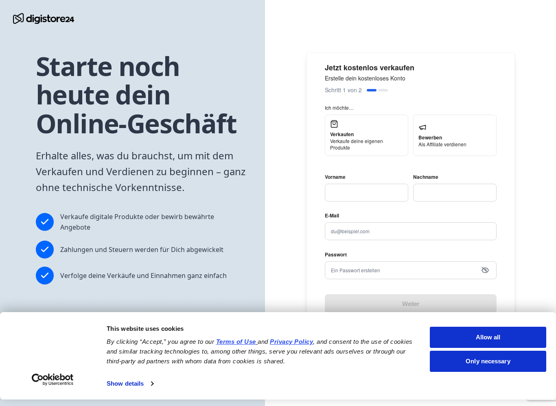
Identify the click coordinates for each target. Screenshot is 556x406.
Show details (125, 383)
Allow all (488, 337)
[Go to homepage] (43, 18)
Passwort (336, 254)
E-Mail (332, 215)
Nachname (425, 176)
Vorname (335, 176)
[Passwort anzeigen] (485, 270)
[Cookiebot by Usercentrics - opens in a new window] (52, 379)
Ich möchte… (339, 107)
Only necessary (488, 361)
